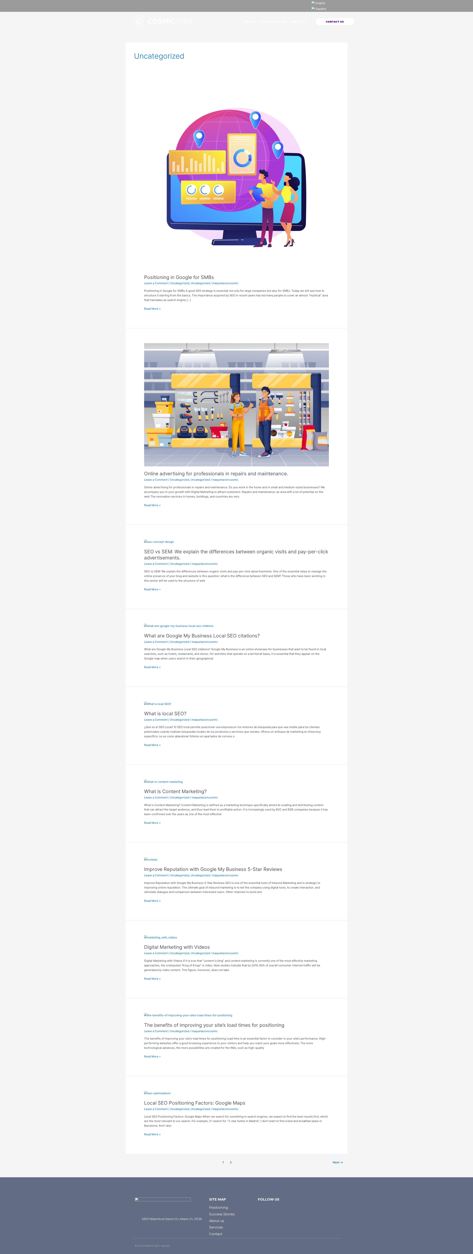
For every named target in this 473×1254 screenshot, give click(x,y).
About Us (298, 21)
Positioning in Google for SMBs (179, 277)
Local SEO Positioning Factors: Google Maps (194, 1103)
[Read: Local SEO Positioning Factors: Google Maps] (157, 1093)
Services (250, 21)
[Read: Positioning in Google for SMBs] (236, 177)
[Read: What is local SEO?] (157, 703)
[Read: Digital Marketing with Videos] (160, 937)
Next (338, 1162)
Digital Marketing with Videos (177, 947)
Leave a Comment (156, 283)
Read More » (152, 308)
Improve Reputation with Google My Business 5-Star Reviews (213, 869)
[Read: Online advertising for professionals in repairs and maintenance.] (236, 404)
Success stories (274, 21)
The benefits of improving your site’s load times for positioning (214, 1025)
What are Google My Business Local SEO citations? (202, 636)
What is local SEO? (165, 713)
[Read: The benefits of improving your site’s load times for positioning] (188, 1015)
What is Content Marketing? (175, 791)
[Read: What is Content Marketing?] (163, 781)
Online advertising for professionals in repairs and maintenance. (216, 473)
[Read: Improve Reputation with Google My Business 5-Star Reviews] (150, 859)
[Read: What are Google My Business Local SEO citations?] (178, 626)
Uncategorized (179, 283)
